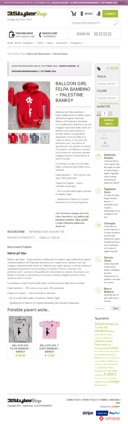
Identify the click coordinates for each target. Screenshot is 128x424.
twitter (100, 34)
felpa (77, 219)
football (106, 352)
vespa (105, 382)
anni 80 (102, 327)
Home (10, 43)
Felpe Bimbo (67, 216)
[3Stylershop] (27, 14)
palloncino (79, 223)
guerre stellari (101, 354)
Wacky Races (101, 385)
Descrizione (16, 231)
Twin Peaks (111, 378)
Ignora (121, 2)
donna (107, 348)
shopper (98, 371)
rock (110, 367)
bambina (60, 219)
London (102, 361)
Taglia (101, 76)
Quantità (103, 106)
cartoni (99, 341)
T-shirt (39, 43)
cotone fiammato (104, 342)
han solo (105, 358)
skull (105, 371)
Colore (102, 90)
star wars (112, 370)
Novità (18, 43)
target (97, 378)
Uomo (98, 381)
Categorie (27, 43)
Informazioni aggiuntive (46, 231)
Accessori (61, 43)
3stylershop (104, 324)
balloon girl (83, 216)
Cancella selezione (108, 103)
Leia (118, 358)
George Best (114, 352)
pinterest (109, 34)
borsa (103, 334)
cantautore (99, 338)
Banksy (111, 331)
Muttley (103, 367)
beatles (97, 335)
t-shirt (110, 374)
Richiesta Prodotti (21, 237)
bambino (69, 219)
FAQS (118, 403)
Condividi (105, 146)
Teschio (103, 378)
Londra (59, 223)
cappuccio (107, 338)
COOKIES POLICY (73, 400)
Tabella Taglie (49, 237)
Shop (17, 54)
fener (97, 352)
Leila (96, 361)
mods (97, 368)
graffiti (84, 219)
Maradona (113, 364)
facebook (96, 34)
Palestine (68, 223)
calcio (109, 335)
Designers (75, 43)
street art (60, 226)
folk (101, 351)
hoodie (113, 358)
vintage (113, 381)
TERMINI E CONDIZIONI (109, 400)
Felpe (49, 43)
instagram (105, 34)
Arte (82, 213)
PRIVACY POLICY (90, 400)
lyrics (105, 364)
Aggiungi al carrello (108, 122)
